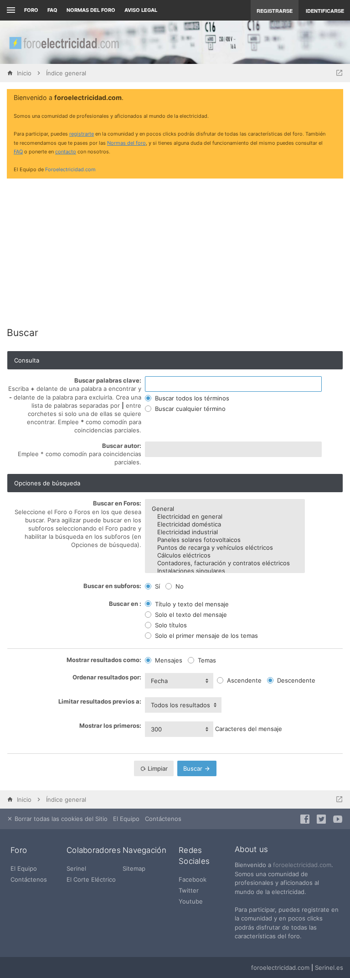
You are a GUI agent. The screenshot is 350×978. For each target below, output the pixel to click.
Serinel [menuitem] (76, 868)
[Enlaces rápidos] (10, 10)
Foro (31, 10)
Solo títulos (170, 625)
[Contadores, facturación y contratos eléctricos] (225, 563)
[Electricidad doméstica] (225, 524)
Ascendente (243, 680)
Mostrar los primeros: (110, 725)
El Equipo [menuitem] (126, 818)
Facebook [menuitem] (192, 879)
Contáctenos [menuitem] (163, 818)
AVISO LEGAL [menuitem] (140, 10)
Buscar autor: (121, 445)
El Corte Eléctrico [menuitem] (91, 879)
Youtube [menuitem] (191, 901)
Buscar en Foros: (117, 503)
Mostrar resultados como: (104, 659)
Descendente (295, 680)
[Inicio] (64, 42)
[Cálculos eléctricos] (225, 555)
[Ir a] (339, 73)
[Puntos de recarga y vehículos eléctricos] (225, 548)
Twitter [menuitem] (189, 890)
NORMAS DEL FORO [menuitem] (91, 10)
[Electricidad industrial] (225, 532)
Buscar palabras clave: (107, 380)
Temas (206, 660)
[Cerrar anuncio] (334, 98)
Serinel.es (329, 967)
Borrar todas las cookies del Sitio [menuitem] (60, 818)
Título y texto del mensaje (191, 604)
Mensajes (167, 660)
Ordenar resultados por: (106, 677)
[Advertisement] (175, 249)
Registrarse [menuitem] (275, 10)
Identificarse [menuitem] (325, 10)
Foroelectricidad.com (70, 169)
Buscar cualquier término (189, 408)
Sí (156, 586)
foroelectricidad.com (302, 864)
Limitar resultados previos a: (99, 701)
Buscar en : (125, 603)
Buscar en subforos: (112, 585)
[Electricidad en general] (225, 517)
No (179, 586)
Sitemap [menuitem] (134, 868)
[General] (225, 509)
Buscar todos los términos (191, 398)
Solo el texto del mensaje (190, 614)
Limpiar (157, 768)
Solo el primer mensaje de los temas (205, 635)
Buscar (193, 768)
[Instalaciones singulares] (225, 571)
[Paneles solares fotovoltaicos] (225, 540)
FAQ (52, 10)
